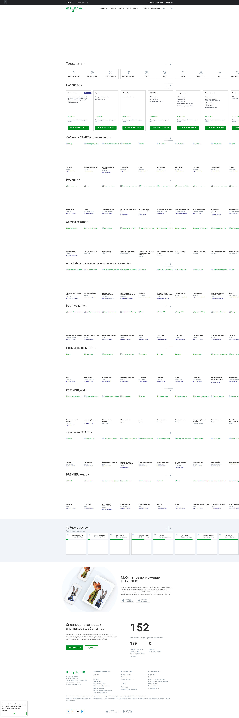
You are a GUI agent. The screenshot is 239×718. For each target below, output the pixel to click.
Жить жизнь (179, 167)
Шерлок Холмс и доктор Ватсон (165, 252)
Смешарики (142, 377)
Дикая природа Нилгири (164, 209)
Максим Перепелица (199, 251)
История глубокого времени (199, 420)
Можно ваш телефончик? (106, 505)
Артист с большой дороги (108, 168)
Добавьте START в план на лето (87, 137)
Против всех (161, 167)
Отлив (86, 209)
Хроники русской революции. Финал (217, 378)
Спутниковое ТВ (82, 2)
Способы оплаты (153, 688)
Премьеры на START (80, 347)
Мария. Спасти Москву (127, 335)
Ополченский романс (218, 335)
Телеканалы (103, 8)
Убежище (142, 293)
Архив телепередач (127, 679)
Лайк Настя (88, 377)
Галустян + (87, 504)
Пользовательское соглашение (158, 681)
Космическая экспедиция (215, 210)
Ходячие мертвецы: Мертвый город (217, 294)
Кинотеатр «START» (99, 683)
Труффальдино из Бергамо (108, 420)
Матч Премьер (127, 93)
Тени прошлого (71, 209)
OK (14, 713)
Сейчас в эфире (77, 527)
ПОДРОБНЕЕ (71, 116)
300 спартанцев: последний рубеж (144, 210)
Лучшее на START (78, 432)
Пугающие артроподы (127, 251)
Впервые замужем (217, 420)
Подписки (73, 85)
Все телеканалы (126, 674)
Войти (168, 2)
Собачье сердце (180, 251)
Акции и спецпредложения (156, 679)
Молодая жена (125, 420)
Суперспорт (99, 93)
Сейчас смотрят (77, 221)
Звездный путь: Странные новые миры (127, 294)
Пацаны (141, 420)
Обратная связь (76, 684)
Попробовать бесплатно (78, 127)
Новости (150, 677)
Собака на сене (162, 420)
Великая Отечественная (74, 335)
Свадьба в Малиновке (218, 251)
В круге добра (215, 462)
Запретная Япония (108, 209)
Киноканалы (209, 93)
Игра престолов (71, 251)
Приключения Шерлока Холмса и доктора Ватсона (146, 253)
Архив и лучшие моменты (129, 689)
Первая (177, 377)
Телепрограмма (126, 677)
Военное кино (75, 305)
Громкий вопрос (125, 504)
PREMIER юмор (76, 474)
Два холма (196, 167)
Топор (141, 335)
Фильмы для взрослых (100, 692)
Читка (177, 504)
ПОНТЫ (159, 504)
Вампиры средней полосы (72, 420)
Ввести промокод (156, 2)
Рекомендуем (75, 390)
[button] (166, 64)
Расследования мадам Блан (73, 294)
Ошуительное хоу (144, 504)
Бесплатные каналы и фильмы (102, 690)
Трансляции (124, 687)
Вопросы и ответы (154, 686)
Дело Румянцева (180, 420)
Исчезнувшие (197, 293)
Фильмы (113, 8)
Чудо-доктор (106, 251)
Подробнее (91, 648)
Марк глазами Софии (182, 209)
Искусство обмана (90, 293)
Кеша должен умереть (109, 462)
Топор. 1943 (160, 335)
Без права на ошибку (109, 335)
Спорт (129, 8)
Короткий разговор (163, 462)
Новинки (72, 179)
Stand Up (69, 504)
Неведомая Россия (90, 251)
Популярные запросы (218, 504)
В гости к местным (199, 209)
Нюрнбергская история (91, 335)
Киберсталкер (215, 167)
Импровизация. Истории (201, 504)
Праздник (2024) (198, 335)
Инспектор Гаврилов (90, 167)
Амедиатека (155, 8)
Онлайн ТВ (69, 2)
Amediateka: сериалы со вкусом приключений (97, 263)
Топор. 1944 (179, 335)
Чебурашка (196, 377)
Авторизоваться (74, 648)
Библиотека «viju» (98, 688)
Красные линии (198, 462)
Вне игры (69, 167)
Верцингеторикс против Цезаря (128, 210)
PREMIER (146, 8)
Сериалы (121, 8)
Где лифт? (160, 377)
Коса (67, 377)
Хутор (140, 167)
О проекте (68, 684)
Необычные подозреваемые (107, 294)
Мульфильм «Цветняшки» (101, 686)
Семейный (71, 93)
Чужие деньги (124, 167)
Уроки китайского (181, 293)
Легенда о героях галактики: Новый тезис (165, 294)
